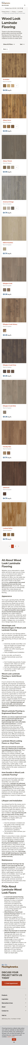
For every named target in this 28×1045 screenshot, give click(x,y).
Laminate (20, 11)
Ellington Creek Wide (9, 406)
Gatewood (6, 487)
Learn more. (11, 1036)
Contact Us (5, 1011)
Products (4, 995)
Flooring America (6, 11)
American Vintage (8, 202)
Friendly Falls (7, 446)
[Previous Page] (9, 546)
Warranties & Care (7, 1003)
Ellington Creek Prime (9, 365)
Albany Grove (7, 120)
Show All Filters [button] (8, 44)
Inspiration (5, 999)
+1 (16, 85)
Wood (4, 49)
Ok (14, 1039)
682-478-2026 (5, 5)
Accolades (6, 79)
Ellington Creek (7, 283)
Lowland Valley (7, 528)
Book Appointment (12, 983)
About (3, 1007)
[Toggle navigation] (24, 5)
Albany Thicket (7, 161)
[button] (7, 49)
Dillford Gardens (8, 242)
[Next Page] (18, 546)
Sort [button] (21, 44)
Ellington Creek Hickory (10, 324)
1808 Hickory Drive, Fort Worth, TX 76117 (11, 1018)
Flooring (14, 11)
